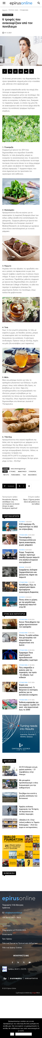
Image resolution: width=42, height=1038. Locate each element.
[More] (29, 486)
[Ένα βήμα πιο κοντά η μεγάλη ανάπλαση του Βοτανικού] (9, 797)
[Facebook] (4, 71)
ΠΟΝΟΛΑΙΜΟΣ (15, 475)
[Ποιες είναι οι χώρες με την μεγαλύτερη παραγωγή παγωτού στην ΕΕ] (9, 602)
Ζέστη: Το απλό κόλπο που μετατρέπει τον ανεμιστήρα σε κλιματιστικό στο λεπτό (29, 640)
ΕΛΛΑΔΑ (21, 567)
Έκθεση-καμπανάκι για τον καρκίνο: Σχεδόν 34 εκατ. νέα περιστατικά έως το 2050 (29, 706)
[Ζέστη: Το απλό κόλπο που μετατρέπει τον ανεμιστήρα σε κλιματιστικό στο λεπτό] (9, 637)
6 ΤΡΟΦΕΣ (12, 471)
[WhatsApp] (15, 71)
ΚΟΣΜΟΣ (22, 521)
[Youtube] (29, 962)
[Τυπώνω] (26, 71)
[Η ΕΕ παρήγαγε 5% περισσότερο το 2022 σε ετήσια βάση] (9, 526)
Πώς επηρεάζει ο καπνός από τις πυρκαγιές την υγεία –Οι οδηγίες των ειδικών (28, 672)
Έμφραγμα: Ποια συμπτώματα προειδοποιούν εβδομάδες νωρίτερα (28, 656)
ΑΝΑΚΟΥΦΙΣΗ (22, 471)
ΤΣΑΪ (24, 475)
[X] (10, 71)
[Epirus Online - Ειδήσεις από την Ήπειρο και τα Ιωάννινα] (21, 898)
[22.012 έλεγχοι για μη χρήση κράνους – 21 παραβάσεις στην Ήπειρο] (9, 771)
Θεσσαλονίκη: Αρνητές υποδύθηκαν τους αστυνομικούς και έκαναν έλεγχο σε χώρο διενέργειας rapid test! (10, 504)
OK (12, 1034)
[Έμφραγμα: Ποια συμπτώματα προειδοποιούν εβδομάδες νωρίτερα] (9, 655)
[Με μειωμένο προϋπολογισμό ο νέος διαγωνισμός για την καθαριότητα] (9, 784)
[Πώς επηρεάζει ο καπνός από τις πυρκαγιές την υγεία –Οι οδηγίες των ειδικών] (9, 669)
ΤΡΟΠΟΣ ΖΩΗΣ (13, 10)
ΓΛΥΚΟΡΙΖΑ (32, 471)
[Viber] (31, 71)
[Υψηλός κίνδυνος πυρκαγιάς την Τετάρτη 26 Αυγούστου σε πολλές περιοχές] (9, 810)
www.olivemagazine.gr (18, 468)
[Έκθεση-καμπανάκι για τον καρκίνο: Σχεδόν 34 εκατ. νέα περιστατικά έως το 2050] (9, 704)
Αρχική (4, 10)
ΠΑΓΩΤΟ (6, 475)
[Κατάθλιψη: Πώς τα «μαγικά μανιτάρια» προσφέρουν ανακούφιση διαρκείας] (9, 587)
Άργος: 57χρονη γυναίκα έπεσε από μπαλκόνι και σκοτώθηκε (31, 502)
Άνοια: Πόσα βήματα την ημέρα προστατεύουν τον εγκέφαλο (29, 624)
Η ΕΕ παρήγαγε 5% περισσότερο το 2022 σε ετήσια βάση (28, 526)
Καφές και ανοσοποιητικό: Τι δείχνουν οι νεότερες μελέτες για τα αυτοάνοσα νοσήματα (28, 690)
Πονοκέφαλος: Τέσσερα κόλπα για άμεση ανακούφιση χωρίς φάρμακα (27, 541)
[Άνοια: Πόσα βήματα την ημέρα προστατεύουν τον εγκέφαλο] (9, 624)
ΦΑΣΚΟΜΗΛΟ (32, 475)
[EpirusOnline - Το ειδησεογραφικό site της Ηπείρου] (21, 3)
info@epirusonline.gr (13, 913)
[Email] (20, 71)
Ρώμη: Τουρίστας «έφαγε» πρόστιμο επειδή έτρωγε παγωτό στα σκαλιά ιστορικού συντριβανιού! (29, 557)
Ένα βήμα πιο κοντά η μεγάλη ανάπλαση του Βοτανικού (28, 795)
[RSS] (18, 962)
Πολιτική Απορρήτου (23, 1034)
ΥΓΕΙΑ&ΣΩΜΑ (24, 10)
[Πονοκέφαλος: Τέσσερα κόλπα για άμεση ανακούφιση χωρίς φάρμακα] (9, 539)
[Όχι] (39, 1028)
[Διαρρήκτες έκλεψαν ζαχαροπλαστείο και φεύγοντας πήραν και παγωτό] (9, 572)
